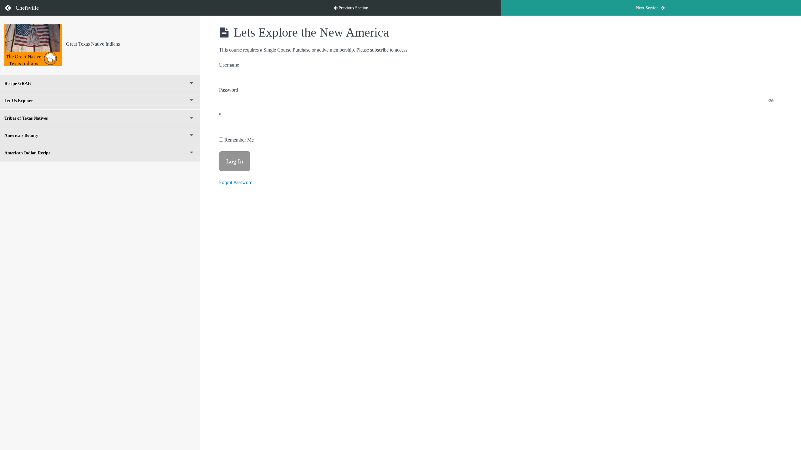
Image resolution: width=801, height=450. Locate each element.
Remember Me (238, 139)
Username (229, 65)
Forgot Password (236, 182)
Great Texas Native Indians (93, 44)
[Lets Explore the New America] (33, 45)
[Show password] (771, 101)
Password (228, 89)
